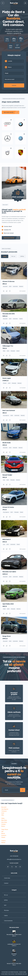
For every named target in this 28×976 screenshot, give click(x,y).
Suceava (3, 835)
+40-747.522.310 (14, 856)
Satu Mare (4, 822)
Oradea (3, 824)
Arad (2, 813)
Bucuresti (3, 807)
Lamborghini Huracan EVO (14, 944)
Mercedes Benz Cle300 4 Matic (14, 934)
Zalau (2, 818)
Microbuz (6, 910)
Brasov (3, 826)
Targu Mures (4, 829)
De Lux (6, 895)
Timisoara (4, 811)
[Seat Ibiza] (14, 951)
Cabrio (6, 915)
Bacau (3, 833)
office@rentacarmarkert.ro (14, 859)
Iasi (2, 831)
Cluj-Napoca (4, 809)
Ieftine (6, 900)
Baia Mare (4, 820)
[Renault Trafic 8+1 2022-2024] (14, 960)
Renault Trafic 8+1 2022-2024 (14, 963)
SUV (5, 905)
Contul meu (7, 878)
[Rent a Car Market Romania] (14, 3)
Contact (6, 883)
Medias (3, 842)
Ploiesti (3, 837)
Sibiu (2, 815)
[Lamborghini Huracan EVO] (14, 941)
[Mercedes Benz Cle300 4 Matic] (14, 931)
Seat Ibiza (14, 953)
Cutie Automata (8, 920)
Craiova (3, 840)
